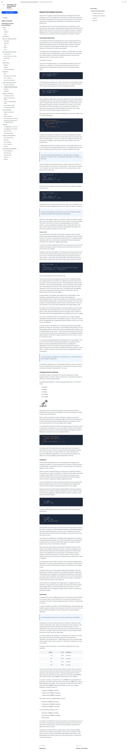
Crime (5, 49)
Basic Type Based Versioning (9, 51)
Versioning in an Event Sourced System (29, 2)
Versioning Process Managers (10, 148)
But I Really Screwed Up (9, 107)
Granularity (6, 139)
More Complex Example (9, 105)
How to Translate (8, 78)
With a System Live (8, 116)
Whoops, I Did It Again (8, 93)
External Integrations (8, 137)
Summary (6, 146)
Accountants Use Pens (9, 95)
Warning (5, 159)
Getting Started (7, 54)
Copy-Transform (7, 131)
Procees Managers (8, 150)
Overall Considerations (9, 69)
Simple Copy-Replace (9, 112)
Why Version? (6, 36)
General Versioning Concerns (9, 82)
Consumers (6, 43)
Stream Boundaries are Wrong (10, 118)
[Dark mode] (122, 2)
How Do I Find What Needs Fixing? (10, 102)
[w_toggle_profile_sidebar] (125, 2)
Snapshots (6, 89)
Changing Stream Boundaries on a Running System (10, 121)
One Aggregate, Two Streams (10, 128)
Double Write (7, 58)
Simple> (5, 114)
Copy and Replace (7, 109)
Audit (5, 45)
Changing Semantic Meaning (10, 86)
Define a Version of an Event (10, 56)
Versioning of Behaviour (9, 84)
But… (5, 60)
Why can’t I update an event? (9, 38)
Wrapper (6, 67)
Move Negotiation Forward (10, 76)
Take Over (6, 157)
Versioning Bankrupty (8, 133)
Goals (5, 29)
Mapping (6, 65)
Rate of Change (7, 142)
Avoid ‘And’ (6, 91)
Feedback (6, 31)
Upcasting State (7, 155)
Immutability (6, 41)
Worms (5, 47)
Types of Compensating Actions (9, 98)
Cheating (5, 124)
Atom (5, 73)
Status (4, 27)
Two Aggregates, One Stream (10, 126)
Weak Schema (6, 62)
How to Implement (8, 144)
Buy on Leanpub (9, 12)
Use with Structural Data (9, 80)
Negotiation (5, 71)
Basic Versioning (7, 153)
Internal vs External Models (9, 135)
